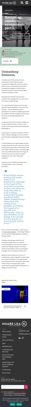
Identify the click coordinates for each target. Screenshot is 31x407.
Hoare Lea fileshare (8, 340)
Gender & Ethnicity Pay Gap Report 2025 (7, 357)
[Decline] (29, 401)
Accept (13, 404)
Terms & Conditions (20, 392)
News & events (6, 331)
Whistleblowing (7, 346)
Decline (19, 404)
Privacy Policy (6, 373)
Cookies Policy (6, 369)
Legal (3, 343)
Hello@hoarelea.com (25, 334)
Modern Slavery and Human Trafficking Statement (8, 364)
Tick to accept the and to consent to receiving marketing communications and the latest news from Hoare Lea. (15, 394)
